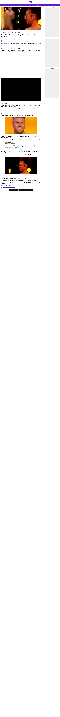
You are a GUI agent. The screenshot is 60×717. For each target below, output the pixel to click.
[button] (40, 41)
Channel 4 (15, 47)
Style (47, 5)
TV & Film (30, 5)
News (13, 5)
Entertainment (19, 5)
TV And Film (5, 187)
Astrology (36, 5)
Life (25, 5)
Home (2, 30)
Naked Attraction (12, 187)
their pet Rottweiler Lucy (22, 178)
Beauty (42, 5)
